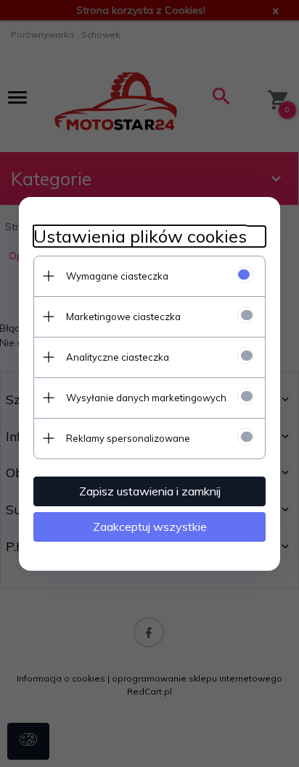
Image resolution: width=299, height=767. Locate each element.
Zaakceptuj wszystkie (150, 526)
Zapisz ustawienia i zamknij (150, 491)
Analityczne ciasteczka (117, 357)
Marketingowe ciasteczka (123, 316)
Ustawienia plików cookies (140, 236)
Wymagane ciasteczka (117, 276)
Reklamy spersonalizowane (128, 438)
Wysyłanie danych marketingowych (146, 397)
